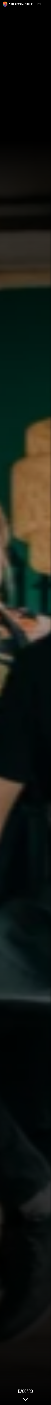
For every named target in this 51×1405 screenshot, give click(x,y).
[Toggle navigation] (47, 4)
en (39, 4)
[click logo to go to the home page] (18, 4)
